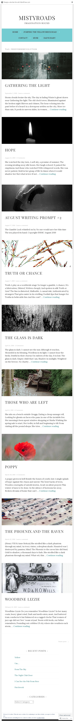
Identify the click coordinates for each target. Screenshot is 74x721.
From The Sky (20, 669)
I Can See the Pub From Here (27, 681)
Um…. (17, 663)
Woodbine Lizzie (22, 599)
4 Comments (18, 410)
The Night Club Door (24, 675)
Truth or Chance (23, 273)
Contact (22, 38)
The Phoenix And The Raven (34, 531)
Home (15, 32)
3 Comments (20, 158)
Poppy (11, 466)
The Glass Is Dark (24, 337)
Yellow (17, 657)
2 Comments (19, 346)
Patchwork (19, 687)
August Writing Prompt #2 (33, 217)
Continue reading (58, 109)
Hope (10, 149)
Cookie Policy (41, 717)
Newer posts (62, 641)
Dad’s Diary (50, 38)
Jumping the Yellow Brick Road (40, 32)
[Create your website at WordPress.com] (37, 2)
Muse (35, 38)
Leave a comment (24, 93)
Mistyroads (37, 17)
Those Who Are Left (26, 402)
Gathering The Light (27, 85)
